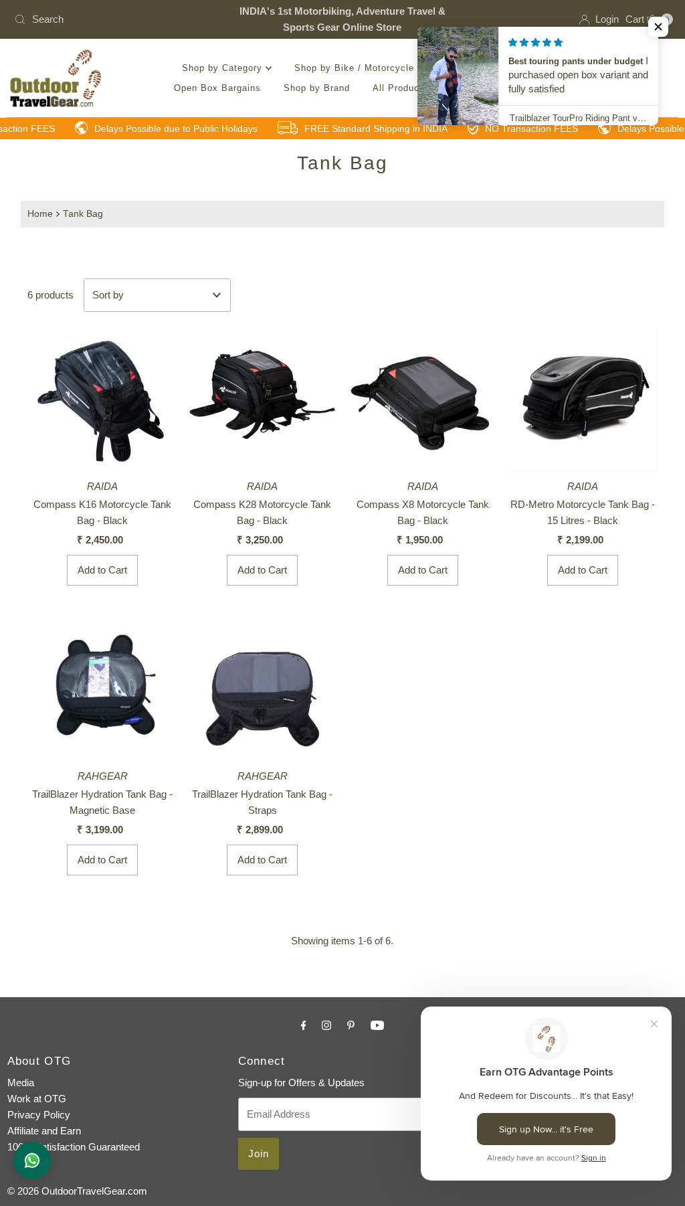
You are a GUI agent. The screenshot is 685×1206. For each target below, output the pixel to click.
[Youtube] (377, 1025)
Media (20, 1082)
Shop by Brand (317, 88)
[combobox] (116, 19)
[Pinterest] (351, 1025)
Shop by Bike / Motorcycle (355, 68)
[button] (658, 27)
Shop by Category (224, 68)
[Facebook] (303, 1025)
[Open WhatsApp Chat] (32, 1160)
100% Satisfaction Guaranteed (73, 1146)
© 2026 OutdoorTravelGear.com (77, 1191)
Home (40, 214)
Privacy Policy (38, 1114)
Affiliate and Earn (44, 1130)
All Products (400, 88)
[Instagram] (326, 1025)
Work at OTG (36, 1098)
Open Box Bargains (217, 88)
